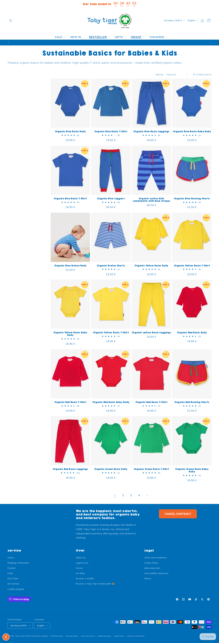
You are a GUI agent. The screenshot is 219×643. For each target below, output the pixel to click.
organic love (82, 562)
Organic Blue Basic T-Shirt (110, 131)
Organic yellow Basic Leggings (151, 332)
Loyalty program (15, 589)
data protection (152, 568)
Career (79, 568)
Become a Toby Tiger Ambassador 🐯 (95, 583)
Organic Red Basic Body (192, 332)
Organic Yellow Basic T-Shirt (192, 265)
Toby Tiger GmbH (22, 636)
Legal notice (119, 636)
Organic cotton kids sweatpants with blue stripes (151, 199)
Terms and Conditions (155, 557)
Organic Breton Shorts (111, 265)
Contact (11, 568)
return (10, 557)
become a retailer (85, 578)
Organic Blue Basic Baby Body (192, 131)
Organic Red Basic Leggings (70, 469)
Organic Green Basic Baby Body (191, 470)
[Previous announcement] (8, 42)
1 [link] (115, 495)
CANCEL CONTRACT (178, 513)
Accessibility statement (156, 573)
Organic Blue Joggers (111, 198)
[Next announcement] (210, 42)
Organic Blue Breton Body (70, 265)
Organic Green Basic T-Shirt (151, 469)
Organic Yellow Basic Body (151, 265)
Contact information (136, 636)
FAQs (10, 573)
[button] (10, 20)
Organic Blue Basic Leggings (151, 131)
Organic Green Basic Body (110, 469)
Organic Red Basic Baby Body (110, 402)
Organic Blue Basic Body (70, 131)
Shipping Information (18, 562)
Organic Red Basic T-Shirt (70, 402)
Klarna (147, 578)
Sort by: (159, 74)
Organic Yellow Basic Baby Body (70, 333)
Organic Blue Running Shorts (192, 198)
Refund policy (57, 636)
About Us (81, 557)
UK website (13, 583)
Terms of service (88, 636)
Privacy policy (72, 636)
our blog (80, 573)
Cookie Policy (151, 562)
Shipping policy (104, 636)
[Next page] (147, 495)
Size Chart (12, 578)
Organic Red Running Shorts (191, 402)
